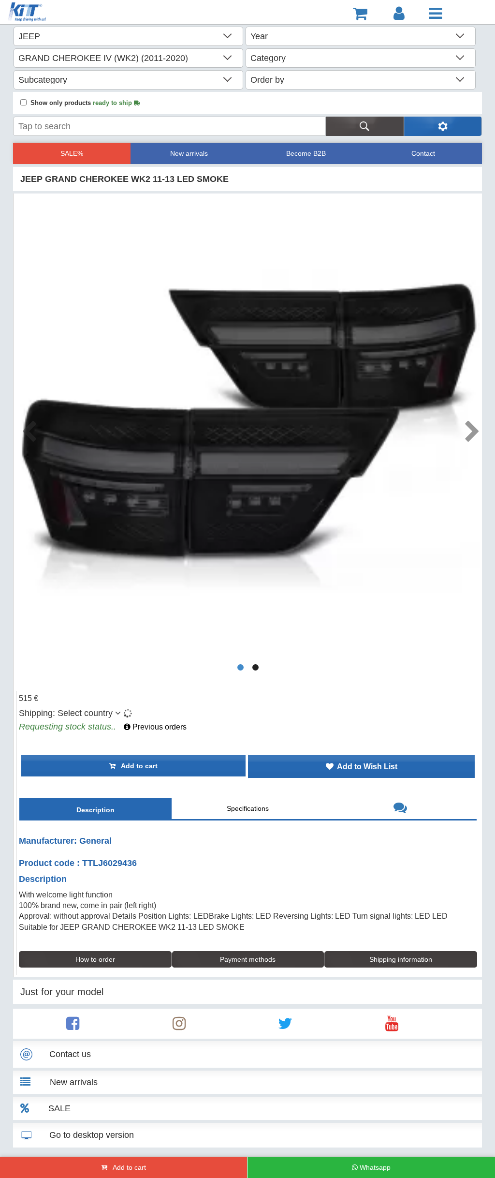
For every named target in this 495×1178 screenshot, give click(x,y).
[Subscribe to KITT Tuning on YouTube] (391, 1026)
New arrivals (189, 153)
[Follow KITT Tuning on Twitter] (285, 1026)
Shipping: (66, 713)
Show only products (82, 103)
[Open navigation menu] (435, 13)
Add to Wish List (365, 766)
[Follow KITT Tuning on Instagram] (179, 1026)
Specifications (248, 808)
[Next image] (472, 428)
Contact (423, 153)
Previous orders (159, 727)
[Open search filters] (443, 126)
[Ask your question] (400, 809)
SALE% (71, 153)
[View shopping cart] (360, 13)
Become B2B (306, 153)
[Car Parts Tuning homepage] (41, 13)
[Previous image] (28, 428)
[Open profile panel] (399, 13)
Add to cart (137, 765)
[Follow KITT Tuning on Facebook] (72, 1026)
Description (95, 810)
